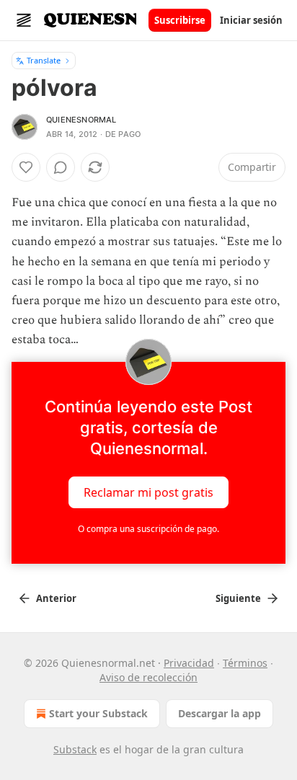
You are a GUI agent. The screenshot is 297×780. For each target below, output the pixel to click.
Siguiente (238, 598)
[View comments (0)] (60, 167)
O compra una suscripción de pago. (148, 529)
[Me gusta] (26, 167)
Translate (44, 60)
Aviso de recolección (148, 677)
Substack (75, 749)
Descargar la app (219, 713)
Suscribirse (179, 20)
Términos (245, 663)
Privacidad (189, 663)
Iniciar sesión (251, 20)
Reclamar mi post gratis (148, 492)
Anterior (56, 598)
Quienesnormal (81, 120)
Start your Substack (98, 713)
